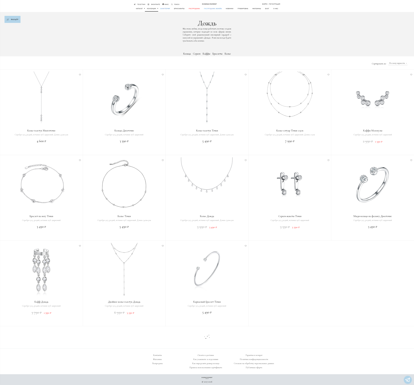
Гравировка (243, 8)
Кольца (187, 53)
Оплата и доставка (206, 355)
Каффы (206, 53)
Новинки (229, 8)
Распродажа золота (213, 8)
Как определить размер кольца (205, 363)
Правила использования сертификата (205, 367)
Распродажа (194, 8)
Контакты (157, 355)
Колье (228, 53)
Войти (264, 4)
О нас (275, 8)
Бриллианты (179, 8)
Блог (267, 8)
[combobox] (398, 63)
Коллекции (151, 8)
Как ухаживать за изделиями (205, 359)
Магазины (256, 8)
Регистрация (274, 4)
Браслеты (217, 53)
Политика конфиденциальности (254, 359)
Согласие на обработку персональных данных (254, 363)
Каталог (139, 8)
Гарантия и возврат (254, 355)
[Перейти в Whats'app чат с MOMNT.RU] (408, 380)
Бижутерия (165, 8)
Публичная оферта (254, 367)
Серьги (196, 53)
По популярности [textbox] (397, 63)
